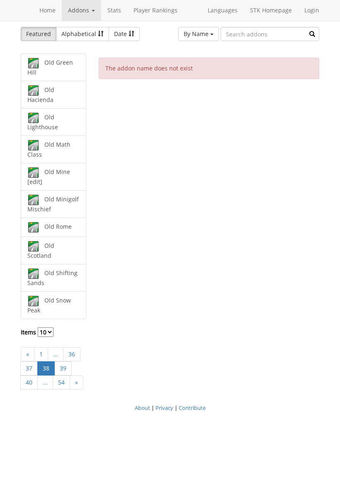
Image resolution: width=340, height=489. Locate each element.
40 (29, 382)
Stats (114, 10)
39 (63, 368)
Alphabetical (79, 34)
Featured (38, 34)
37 (29, 368)
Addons (79, 10)
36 (71, 354)
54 (61, 382)
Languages (223, 10)
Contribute (192, 408)
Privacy (164, 408)
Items (29, 332)
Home (47, 10)
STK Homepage (271, 10)
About (142, 408)
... (55, 354)
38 (46, 368)
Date (121, 34)
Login (311, 10)
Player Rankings (155, 10)
